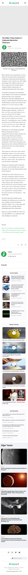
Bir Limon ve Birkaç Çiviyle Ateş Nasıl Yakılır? (14, 340)
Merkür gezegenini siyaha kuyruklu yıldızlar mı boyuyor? (14, 469)
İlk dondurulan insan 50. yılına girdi (10, 431)
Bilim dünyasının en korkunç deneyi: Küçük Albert (14, 420)
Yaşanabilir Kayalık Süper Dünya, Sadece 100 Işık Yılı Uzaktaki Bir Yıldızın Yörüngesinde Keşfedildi (13, 493)
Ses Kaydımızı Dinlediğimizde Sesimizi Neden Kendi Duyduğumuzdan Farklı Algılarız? (13, 425)
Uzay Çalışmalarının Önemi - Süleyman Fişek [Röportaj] (14, 402)
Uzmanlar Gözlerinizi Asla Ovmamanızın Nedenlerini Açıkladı (17, 303)
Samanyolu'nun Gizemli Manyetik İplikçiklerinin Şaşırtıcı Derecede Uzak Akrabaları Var (11, 520)
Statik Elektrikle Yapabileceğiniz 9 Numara (13, 371)
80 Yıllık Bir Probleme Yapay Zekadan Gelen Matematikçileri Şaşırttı (17, 312)
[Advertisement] (14, 20)
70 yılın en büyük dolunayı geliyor (10, 435)
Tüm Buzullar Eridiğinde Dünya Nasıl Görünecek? (12, 355)
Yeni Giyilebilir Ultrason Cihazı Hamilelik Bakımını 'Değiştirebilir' (18, 295)
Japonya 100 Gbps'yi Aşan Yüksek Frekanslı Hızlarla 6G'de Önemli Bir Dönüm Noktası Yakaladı (17, 286)
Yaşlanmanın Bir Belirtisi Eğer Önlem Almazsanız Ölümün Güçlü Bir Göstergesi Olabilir (18, 277)
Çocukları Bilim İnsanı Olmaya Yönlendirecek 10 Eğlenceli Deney (13, 415)
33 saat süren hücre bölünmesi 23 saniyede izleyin (14, 386)
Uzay (2, 466)
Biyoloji (2, 537)
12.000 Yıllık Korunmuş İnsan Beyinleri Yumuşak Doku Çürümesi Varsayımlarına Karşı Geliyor (13, 540)
